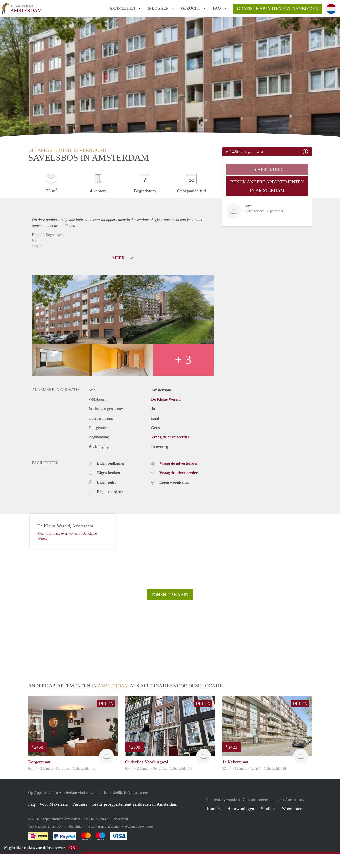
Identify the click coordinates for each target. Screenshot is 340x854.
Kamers (214, 808)
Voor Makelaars (53, 804)
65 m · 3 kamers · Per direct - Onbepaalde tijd (61, 768)
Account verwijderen (139, 826)
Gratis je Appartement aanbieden (277, 8)
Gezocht (190, 8)
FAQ (217, 8)
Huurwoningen (240, 808)
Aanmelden (122, 8)
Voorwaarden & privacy (45, 826)
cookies (29, 848)
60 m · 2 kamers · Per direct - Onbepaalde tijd (158, 768)
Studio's (268, 808)
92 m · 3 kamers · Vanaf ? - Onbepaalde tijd (254, 768)
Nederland (120, 819)
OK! (73, 847)
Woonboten (292, 808)
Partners (79, 804)
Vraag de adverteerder (170, 437)
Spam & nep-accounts (104, 826)
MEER (119, 257)
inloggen (158, 8)
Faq (31, 804)
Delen (106, 703)
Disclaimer (75, 826)
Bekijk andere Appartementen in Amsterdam (267, 186)
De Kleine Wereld (166, 399)
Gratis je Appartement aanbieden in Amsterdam (134, 804)
